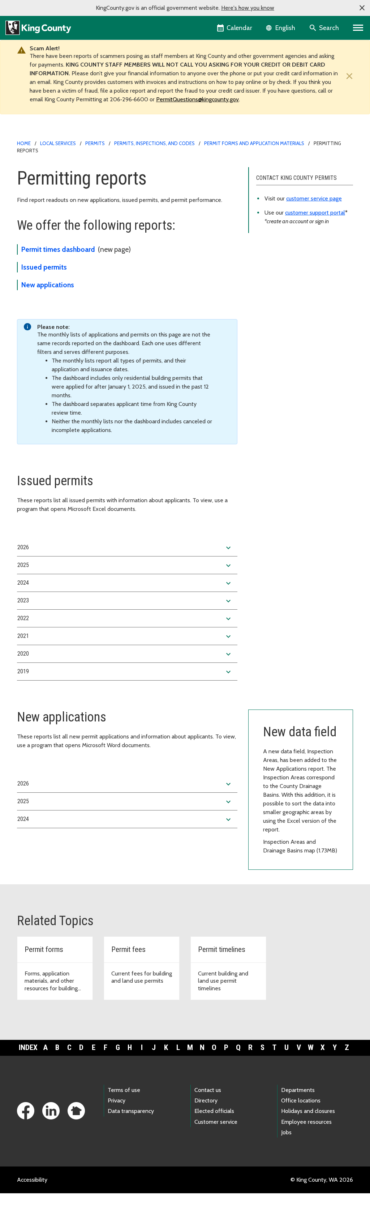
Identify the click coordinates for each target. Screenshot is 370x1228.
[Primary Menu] (358, 28)
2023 (125, 601)
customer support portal (315, 212)
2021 (125, 636)
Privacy (116, 1100)
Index (28, 1047)
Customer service (215, 1121)
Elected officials (214, 1111)
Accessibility (32, 1179)
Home (24, 143)
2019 (125, 672)
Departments (298, 1090)
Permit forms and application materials (254, 143)
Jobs (286, 1132)
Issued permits (44, 267)
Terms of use (124, 1090)
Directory (206, 1100)
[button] (362, 8)
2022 (125, 618)
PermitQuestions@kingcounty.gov (197, 99)
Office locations (300, 1100)
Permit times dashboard (58, 249)
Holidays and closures (308, 1111)
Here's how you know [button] (247, 7)
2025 (125, 565)
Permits (95, 143)
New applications (47, 284)
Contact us (207, 1090)
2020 (125, 654)
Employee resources (306, 1121)
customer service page (314, 198)
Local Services (58, 143)
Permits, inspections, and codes (154, 143)
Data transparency (131, 1111)
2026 (125, 547)
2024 (125, 583)
